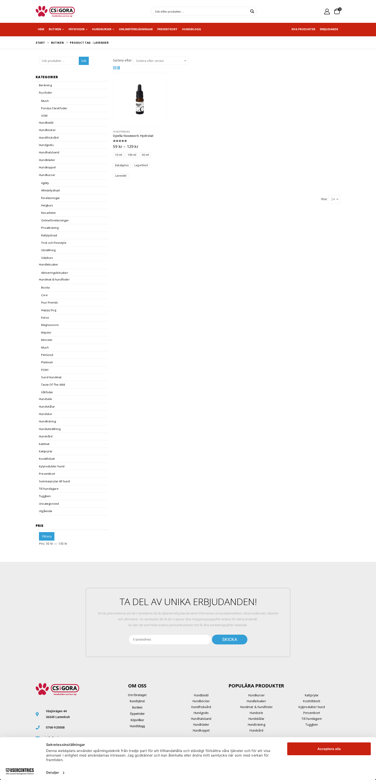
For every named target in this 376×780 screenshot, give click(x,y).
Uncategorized (49, 504)
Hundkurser (101, 29)
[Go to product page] (139, 99)
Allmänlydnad (50, 190)
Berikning (45, 85)
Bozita (45, 287)
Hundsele (45, 399)
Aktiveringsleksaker (54, 273)
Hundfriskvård (49, 137)
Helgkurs (47, 205)
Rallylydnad (49, 235)
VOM (44, 116)
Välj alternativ (159, 80)
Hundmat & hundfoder (54, 279)
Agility (45, 183)
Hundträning (121, 131)
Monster (46, 340)
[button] (115, 68)
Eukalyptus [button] (122, 165)
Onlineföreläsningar (136, 29)
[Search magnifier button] (252, 11)
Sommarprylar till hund (54, 481)
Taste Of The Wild (53, 385)
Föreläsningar (50, 198)
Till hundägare (49, 489)
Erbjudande (329, 29)
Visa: (324, 199)
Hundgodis (46, 145)
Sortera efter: (122, 60)
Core (44, 295)
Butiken (55, 29)
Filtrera (47, 536)
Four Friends (49, 302)
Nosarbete (48, 213)
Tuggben (45, 496)
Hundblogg (191, 29)
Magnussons (50, 325)
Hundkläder (47, 160)
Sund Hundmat (51, 377)
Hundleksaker (48, 264)
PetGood (47, 355)
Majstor (46, 332)
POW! (45, 370)
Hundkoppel (47, 167)
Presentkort (167, 29)
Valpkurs (47, 258)
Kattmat (44, 444)
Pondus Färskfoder (54, 108)
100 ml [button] (132, 155)
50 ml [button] (145, 155)
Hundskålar (47, 406)
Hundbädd (46, 122)
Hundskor (45, 414)
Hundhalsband (49, 152)
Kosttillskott (47, 459)
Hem (41, 29)
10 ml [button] (118, 155)
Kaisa (45, 317)
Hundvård (46, 436)
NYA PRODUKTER (303, 29)
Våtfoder (47, 392)
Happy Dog (48, 310)
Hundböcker (47, 130)
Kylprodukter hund (51, 466)
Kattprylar (45, 451)
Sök (83, 61)
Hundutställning (49, 429)
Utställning (48, 250)
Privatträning (50, 228)
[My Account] (327, 11)
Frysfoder (77, 29)
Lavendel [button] (121, 176)
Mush (45, 101)
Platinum (47, 362)
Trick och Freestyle (53, 243)
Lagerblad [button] (141, 165)
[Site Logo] (55, 11)
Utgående (45, 511)
